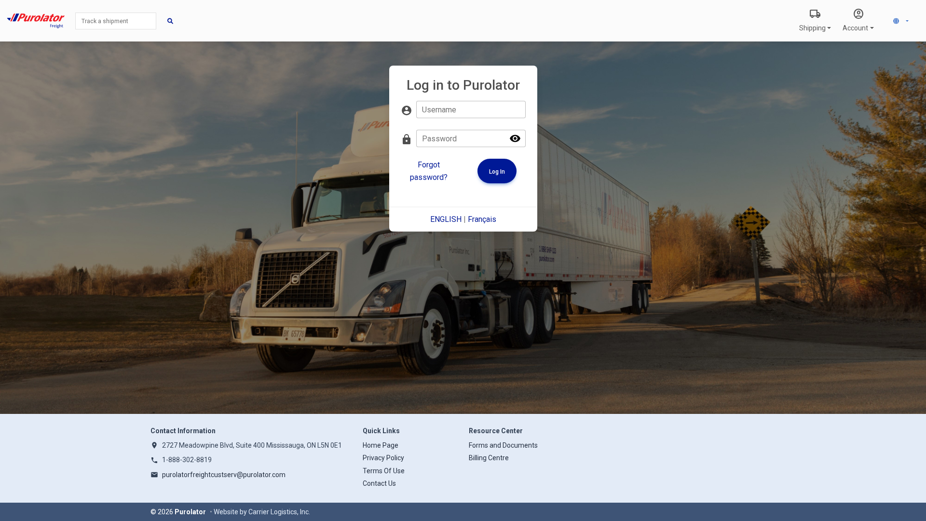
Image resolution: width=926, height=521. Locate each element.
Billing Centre (489, 458)
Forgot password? (429, 171)
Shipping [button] (812, 19)
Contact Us (379, 483)
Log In (497, 171)
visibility (515, 138)
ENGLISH (446, 219)
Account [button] (855, 19)
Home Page (380, 445)
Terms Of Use (384, 471)
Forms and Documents (503, 445)
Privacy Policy (383, 458)
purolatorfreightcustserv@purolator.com (224, 475)
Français (482, 219)
